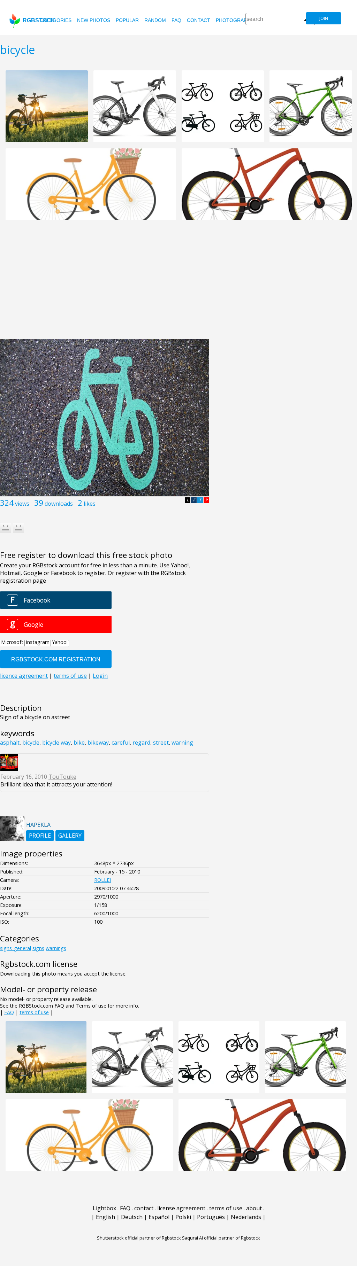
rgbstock (39, 20)
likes (90, 503)
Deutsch (132, 1217)
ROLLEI (102, 880)
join (323, 18)
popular (127, 20)
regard (141, 742)
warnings (56, 948)
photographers (238, 20)
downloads (59, 503)
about (254, 1208)
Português (211, 1217)
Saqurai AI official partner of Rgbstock (221, 1238)
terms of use (34, 1012)
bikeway (98, 742)
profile (40, 835)
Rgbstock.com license (38, 963)
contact (198, 20)
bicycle (30, 742)
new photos (93, 20)
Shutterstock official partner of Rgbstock (139, 1238)
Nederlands (246, 1217)
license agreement (181, 1208)
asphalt (10, 742)
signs (38, 948)
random (155, 20)
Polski (183, 1217)
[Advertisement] (178, 283)
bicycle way (56, 742)
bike (79, 742)
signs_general (15, 948)
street (161, 742)
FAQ (176, 20)
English (105, 1217)
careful (121, 742)
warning (182, 742)
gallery (70, 835)
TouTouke (62, 776)
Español (159, 1217)
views (22, 503)
